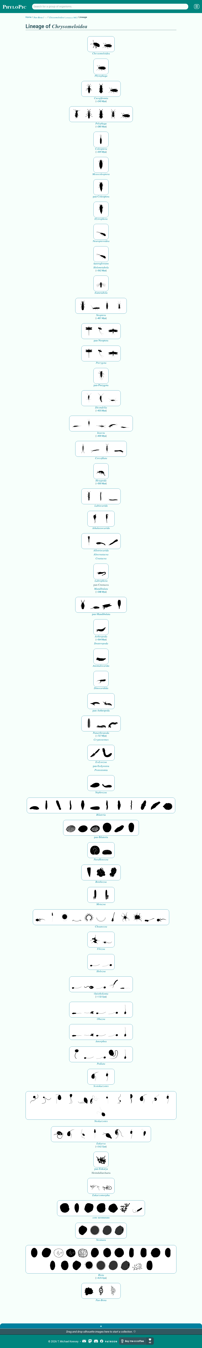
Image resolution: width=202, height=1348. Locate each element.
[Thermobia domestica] (89, 398)
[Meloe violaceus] (89, 89)
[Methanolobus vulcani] (113, 1208)
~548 (101, 592)
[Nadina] (83, 805)
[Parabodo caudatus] (143, 1134)
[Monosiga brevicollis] (40, 917)
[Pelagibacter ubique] (167, 1253)
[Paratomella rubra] (131, 805)
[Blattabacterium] (34, 1253)
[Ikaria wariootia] (34, 805)
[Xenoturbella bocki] (119, 805)
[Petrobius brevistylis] (101, 423)
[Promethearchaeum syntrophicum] (95, 1186)
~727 (101, 735)
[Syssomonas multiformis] (95, 962)
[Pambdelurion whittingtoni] (101, 679)
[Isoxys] (107, 605)
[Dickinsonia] (70, 828)
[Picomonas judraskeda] (119, 1099)
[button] (134, 1331)
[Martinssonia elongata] (101, 571)
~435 (101, 410)
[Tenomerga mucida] (101, 139)
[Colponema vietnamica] (131, 1099)
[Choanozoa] (125, 917)
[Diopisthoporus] (58, 805)
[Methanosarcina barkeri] (89, 1208)
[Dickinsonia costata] (107, 828)
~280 (101, 126)
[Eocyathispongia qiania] (101, 872)
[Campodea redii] (107, 449)
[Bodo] (95, 1134)
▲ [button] (101, 1325)
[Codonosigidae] (149, 917)
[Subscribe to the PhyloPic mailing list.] (84, 1341)
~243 (101, 101)
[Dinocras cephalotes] (107, 306)
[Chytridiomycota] (89, 984)
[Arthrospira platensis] (131, 1253)
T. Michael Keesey (68, 1341)
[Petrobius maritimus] (89, 423)
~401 (101, 318)
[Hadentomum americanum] (83, 306)
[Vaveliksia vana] (107, 895)
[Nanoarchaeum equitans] (83, 1231)
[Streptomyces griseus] (107, 1253)
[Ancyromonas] (107, 1077)
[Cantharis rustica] (113, 114)
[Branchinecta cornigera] (107, 519)
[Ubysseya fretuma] (34, 1099)
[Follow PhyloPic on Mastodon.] (90, 1341)
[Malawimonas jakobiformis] (95, 1077)
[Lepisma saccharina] (101, 398)
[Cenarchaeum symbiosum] (125, 1208)
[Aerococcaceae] (46, 1253)
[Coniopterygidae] (101, 232)
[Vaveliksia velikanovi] (95, 895)
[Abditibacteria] (95, 1253)
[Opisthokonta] (113, 984)
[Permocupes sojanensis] (101, 165)
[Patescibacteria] (52, 1266)
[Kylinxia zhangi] (101, 627)
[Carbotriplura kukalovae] (101, 376)
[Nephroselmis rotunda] (107, 1099)
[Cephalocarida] (101, 541)
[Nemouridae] (95, 306)
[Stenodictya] (113, 331)
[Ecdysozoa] (95, 753)
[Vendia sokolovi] (131, 828)
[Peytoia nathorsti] (101, 656)
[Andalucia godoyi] (83, 1134)
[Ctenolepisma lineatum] (113, 398)
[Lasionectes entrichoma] (89, 496)
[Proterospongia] (137, 917)
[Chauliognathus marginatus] (89, 114)
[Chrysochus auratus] (95, 44)
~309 (101, 152)
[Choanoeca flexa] (76, 917)
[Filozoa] (107, 940)
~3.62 (101, 1146)
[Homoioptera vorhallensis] (101, 331)
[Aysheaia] (113, 723)
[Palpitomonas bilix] (46, 1099)
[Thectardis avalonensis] (89, 872)
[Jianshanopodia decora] (107, 701)
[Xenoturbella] (155, 805)
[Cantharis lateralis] (76, 114)
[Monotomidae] (101, 89)
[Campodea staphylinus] (83, 449)
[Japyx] (119, 449)
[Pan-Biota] (89, 1291)
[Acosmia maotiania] (107, 753)
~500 (101, 483)
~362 (101, 270)
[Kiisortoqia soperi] (83, 605)
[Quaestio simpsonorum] (95, 850)
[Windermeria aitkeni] (119, 828)
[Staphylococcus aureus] (119, 1253)
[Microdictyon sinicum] (101, 723)
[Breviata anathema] (76, 1010)
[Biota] (58, 1253)
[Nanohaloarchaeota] (107, 1231)
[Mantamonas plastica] (76, 1054)
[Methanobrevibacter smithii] (76, 1208)
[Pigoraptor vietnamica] (95, 940)
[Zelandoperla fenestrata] (119, 306)
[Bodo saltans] (58, 1134)
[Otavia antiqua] (113, 872)
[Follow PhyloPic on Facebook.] (101, 1341)
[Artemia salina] (95, 519)
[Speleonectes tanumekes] (101, 496)
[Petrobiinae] (76, 423)
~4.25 (101, 1278)
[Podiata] (113, 1054)
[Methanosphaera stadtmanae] (64, 1208)
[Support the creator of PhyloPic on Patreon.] (111, 1341)
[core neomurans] (137, 1208)
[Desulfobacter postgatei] (137, 1266)
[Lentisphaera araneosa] (155, 1253)
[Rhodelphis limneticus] (83, 1099)
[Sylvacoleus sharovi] (101, 187)
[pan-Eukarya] (101, 1159)
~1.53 (101, 996)
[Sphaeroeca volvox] (52, 917)
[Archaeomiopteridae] (101, 283)
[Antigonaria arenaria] (70, 805)
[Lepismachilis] (113, 423)
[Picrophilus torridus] (101, 1208)
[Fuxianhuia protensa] (119, 605)
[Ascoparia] (46, 805)
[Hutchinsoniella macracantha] (89, 541)
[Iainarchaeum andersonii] (119, 1231)
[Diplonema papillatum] (107, 1134)
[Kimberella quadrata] (95, 783)
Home (28, 17)
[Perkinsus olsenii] (95, 1099)
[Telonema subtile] (70, 1099)
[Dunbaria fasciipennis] (89, 331)
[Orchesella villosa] (101, 471)
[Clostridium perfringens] (143, 1253)
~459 (101, 436)
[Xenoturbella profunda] (107, 805)
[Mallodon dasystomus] (107, 44)
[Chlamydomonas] (101, 1112)
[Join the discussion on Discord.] (96, 1341)
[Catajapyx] (95, 449)
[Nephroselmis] (155, 1099)
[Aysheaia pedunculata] (89, 723)
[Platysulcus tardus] (58, 1099)
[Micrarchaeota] (95, 1231)
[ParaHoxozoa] (107, 850)
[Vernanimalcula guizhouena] (167, 805)
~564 (101, 639)
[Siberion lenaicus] (95, 701)
